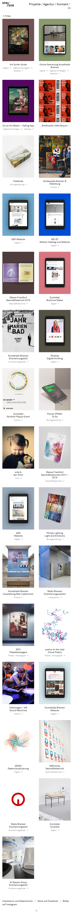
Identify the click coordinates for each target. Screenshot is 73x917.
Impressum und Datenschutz (17, 901)
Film (17, 478)
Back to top (36, 911)
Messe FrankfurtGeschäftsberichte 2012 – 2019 (55, 475)
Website (17, 71)
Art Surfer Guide (18, 64)
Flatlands (18, 181)
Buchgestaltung (17, 185)
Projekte (35, 4)
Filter (8, 16)
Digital (6, 68)
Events (54, 187)
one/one (8, 4)
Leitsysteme (54, 597)
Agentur (48, 4)
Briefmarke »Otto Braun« (55, 126)
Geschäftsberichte (17, 304)
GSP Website (18, 239)
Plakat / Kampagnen (17, 656)
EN (69, 8)
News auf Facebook (47, 901)
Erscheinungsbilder (17, 362)
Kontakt (62, 4)
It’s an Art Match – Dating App (18, 126)
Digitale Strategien (21, 68)
